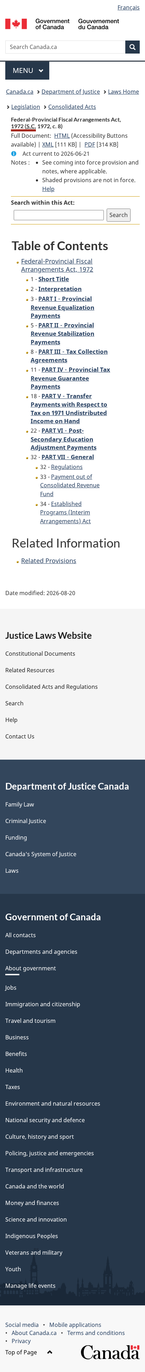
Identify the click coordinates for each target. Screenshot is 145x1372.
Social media (22, 1325)
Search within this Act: (43, 202)
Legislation (25, 107)
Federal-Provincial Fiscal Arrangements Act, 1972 (57, 265)
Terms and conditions (96, 1333)
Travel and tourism (30, 1021)
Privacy (21, 1341)
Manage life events (30, 1286)
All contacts (20, 935)
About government (30, 968)
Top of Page (21, 1352)
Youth (13, 1269)
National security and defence (45, 1120)
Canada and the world (34, 1186)
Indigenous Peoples (31, 1236)
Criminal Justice (25, 821)
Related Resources (30, 670)
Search (14, 703)
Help (48, 189)
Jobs (11, 987)
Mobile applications (75, 1325)
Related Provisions (48, 560)
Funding (16, 837)
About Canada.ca (34, 1333)
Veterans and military (33, 1252)
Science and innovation (36, 1219)
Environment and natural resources (52, 1103)
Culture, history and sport (39, 1137)
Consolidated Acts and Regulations (51, 687)
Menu (24, 70)
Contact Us (19, 736)
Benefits (16, 1054)
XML (47, 144)
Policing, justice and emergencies (49, 1153)
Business (17, 1037)
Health (14, 1070)
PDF (89, 144)
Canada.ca (19, 91)
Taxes (12, 1087)
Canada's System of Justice (40, 854)
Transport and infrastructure (44, 1170)
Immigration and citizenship (42, 1004)
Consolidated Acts (72, 107)
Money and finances (32, 1203)
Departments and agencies (41, 952)
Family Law (19, 804)
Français (129, 7)
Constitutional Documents (40, 653)
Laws (12, 871)
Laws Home (123, 91)
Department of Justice (71, 91)
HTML (62, 136)
